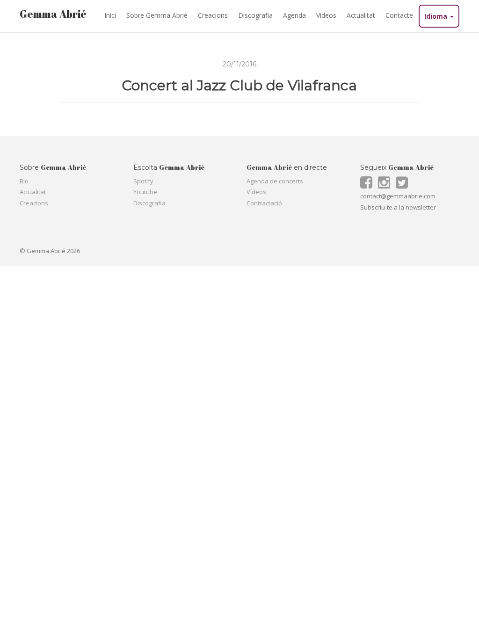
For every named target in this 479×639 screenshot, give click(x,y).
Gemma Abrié (53, 14)
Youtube (145, 192)
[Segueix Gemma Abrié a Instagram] (386, 185)
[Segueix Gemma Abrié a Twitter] (404, 185)
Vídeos (326, 15)
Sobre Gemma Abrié (157, 15)
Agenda (294, 15)
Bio (24, 181)
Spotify (143, 181)
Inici (110, 15)
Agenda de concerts (275, 181)
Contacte (399, 15)
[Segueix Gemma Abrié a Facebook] (368, 185)
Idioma (436, 16)
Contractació (264, 203)
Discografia (255, 15)
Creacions (213, 15)
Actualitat (361, 15)
